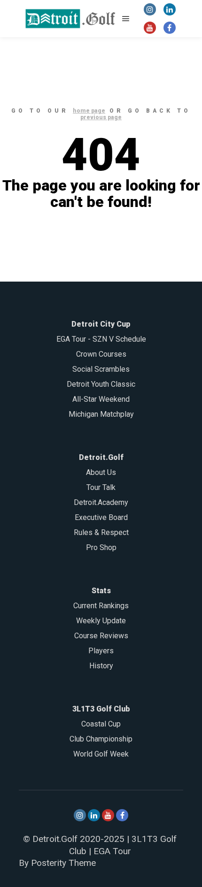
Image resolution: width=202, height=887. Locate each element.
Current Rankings (101, 605)
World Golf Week (101, 753)
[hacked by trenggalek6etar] (70, 18)
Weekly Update (101, 620)
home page (89, 110)
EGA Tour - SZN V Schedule (101, 339)
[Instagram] (150, 9)
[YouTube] (150, 28)
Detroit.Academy (101, 502)
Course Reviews (101, 635)
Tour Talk (101, 487)
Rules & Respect (101, 532)
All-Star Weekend (101, 399)
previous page (101, 117)
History (101, 665)
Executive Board (101, 517)
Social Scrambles (101, 369)
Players (101, 650)
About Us (101, 472)
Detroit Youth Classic (101, 384)
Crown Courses (101, 354)
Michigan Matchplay (101, 414)
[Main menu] (125, 19)
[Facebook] (169, 28)
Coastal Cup (101, 723)
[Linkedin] (169, 9)
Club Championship (101, 738)
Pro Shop (101, 547)
